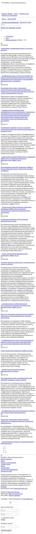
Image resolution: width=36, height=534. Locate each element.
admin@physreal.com (20, 488)
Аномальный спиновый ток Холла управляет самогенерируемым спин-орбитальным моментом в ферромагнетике (18, 129)
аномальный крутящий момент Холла (14, 157)
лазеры (4, 254)
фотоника (27, 344)
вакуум (18, 340)
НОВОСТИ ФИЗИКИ (8, 28)
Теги (7, 38)
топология (13, 119)
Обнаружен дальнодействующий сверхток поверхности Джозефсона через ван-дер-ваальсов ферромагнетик (17, 421)
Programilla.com (28, 499)
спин (11, 79)
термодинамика (19, 369)
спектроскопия (19, 117)
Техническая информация (9, 469)
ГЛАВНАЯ (9, 36)
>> (5, 452)
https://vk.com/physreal (16, 493)
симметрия (13, 158)
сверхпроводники (25, 342)
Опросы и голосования (8, 462)
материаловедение (14, 115)
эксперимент (16, 81)
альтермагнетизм (7, 110)
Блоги (3, 461)
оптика (17, 342)
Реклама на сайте (6, 471)
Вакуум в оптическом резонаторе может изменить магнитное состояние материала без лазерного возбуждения (17, 316)
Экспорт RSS (5, 468)
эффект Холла (16, 160)
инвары (4, 369)
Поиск (3, 466)
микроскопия (25, 115)
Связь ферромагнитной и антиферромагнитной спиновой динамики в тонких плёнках (16, 379)
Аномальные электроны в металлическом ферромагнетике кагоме (14, 220)
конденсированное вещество (15, 77)
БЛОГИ (18, 28)
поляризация (5, 79)
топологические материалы (10, 211)
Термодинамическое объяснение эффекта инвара (17, 351)
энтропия (15, 371)
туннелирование (27, 79)
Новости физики (6, 459)
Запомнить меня (8, 518)
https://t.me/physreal (13, 492)
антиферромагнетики (9, 76)
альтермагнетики (18, 110)
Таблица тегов (5, 464)
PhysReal (4, 487)
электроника (5, 212)
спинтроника (17, 79)
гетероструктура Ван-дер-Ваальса (13, 207)
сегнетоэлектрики (7, 344)
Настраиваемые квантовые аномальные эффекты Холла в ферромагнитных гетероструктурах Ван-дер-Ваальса (17, 169)
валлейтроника (20, 112)
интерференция (6, 114)
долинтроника (30, 112)
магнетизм (29, 77)
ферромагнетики (11, 40)
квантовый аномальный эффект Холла (16, 208)
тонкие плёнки (9, 412)
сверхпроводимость (7, 117)
